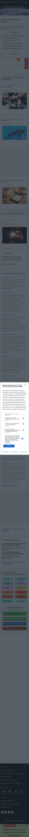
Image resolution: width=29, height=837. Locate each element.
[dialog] (14, 418)
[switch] (23, 418)
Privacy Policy (23, 451)
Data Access (14, 451)
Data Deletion (5, 451)
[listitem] (14, 414)
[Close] (25, 385)
